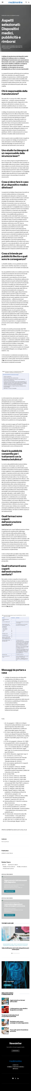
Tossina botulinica (8, 868)
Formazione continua (10, 884)
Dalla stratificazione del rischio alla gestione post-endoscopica (15, 948)
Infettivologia (20, 884)
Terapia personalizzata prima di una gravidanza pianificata (10, 1015)
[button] (28, 2)
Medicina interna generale (11, 886)
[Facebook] (13, 1078)
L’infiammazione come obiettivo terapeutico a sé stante (19, 1009)
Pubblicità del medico (9, 866)
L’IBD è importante (8, 981)
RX (21, 47)
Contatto (15, 1064)
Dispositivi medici (13, 864)
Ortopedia (7, 911)
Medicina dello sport (10, 908)
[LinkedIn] (18, 1078)
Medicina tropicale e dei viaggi (12, 887)
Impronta (15, 1068)
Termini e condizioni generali (15, 1066)
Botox (4, 864)
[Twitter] (15, 1078)
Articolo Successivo (7, 898)
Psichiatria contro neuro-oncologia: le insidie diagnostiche (19, 1022)
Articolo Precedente (7, 874)
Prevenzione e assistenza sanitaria (11, 47)
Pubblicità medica (22, 866)
